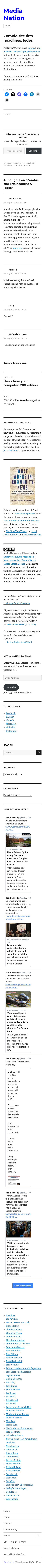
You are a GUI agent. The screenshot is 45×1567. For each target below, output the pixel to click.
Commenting (10, 1529)
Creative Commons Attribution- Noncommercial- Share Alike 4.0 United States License (20, 560)
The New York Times (16, 531)
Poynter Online (13, 1463)
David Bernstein (14, 1357)
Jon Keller (11, 1403)
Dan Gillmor (12, 1354)
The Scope (11, 1477)
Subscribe (33, 151)
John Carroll (12, 1400)
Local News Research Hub (18, 1407)
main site (17, 248)
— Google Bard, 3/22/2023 (17, 603)
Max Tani (10, 1421)
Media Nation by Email (15, 1554)
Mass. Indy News (12, 1548)
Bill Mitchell (12, 1319)
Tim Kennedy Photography (19, 1485)
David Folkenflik (14, 1361)
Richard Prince (13, 1470)
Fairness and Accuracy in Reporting (23, 1368)
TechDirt (10, 1481)
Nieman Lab (12, 1449)
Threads (10, 720)
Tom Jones (11, 1492)
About (7, 1517)
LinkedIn (10, 727)
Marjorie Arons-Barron (17, 1414)
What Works (12, 1499)
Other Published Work (15, 1542)
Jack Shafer (11, 1386)
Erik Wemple (12, 1364)
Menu (7, 26)
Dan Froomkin (13, 1350)
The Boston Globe (32, 534)
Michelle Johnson (14, 1435)
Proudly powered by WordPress (28, 1562)
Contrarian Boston (15, 1347)
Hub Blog (10, 1382)
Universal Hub (13, 1495)
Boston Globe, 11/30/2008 (19, 642)
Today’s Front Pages (16, 1488)
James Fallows (13, 1389)
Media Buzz (12, 1424)
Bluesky (10, 717)
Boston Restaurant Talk (18, 1322)
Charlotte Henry (14, 1333)
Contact (8, 1523)
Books (7, 1535)
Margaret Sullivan (15, 1410)
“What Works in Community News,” (22, 520)
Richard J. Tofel (13, 1467)
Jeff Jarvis (11, 1396)
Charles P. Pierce (14, 1329)
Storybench (12, 1474)
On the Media (12, 1456)
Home (7, 1511)
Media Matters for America (19, 1428)
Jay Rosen (11, 1393)
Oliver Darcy (12, 1453)
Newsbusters (12, 1446)
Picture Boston (13, 1460)
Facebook (11, 713)
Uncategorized (28, 163)
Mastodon (11, 724)
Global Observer (14, 1379)
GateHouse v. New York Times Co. (17, 166)
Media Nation (14, 14)
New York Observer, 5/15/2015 (21, 624)
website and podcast (25, 513)
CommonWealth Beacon (18, 1343)
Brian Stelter (12, 1326)
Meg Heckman (13, 1432)
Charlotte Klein (13, 1336)
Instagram (11, 731)
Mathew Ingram (14, 1417)
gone (31, 48)
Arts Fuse (10, 1315)
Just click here (10, 450)
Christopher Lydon (15, 1340)
